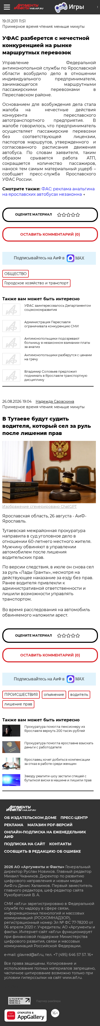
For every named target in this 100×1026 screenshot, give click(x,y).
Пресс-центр (74, 817)
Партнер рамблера (48, 1001)
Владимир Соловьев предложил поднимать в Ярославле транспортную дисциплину (55, 376)
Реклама (13, 825)
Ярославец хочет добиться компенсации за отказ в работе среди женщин (57, 762)
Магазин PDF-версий (50, 825)
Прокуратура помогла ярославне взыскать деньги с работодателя (58, 745)
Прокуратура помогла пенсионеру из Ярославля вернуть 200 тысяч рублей (54, 729)
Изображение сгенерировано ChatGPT (39, 506)
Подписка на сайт (24, 844)
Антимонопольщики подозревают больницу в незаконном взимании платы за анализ (57, 343)
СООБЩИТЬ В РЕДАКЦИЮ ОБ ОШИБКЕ (42, 851)
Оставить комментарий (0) (50, 234)
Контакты (60, 844)
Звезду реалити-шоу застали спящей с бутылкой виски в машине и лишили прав (58, 778)
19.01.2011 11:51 (14, 21)
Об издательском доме (30, 817)
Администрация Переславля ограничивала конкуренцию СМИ (51, 324)
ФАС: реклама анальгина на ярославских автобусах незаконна (48, 191)
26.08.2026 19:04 (17, 401)
